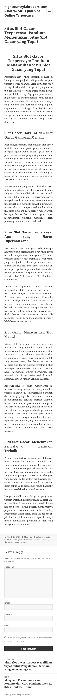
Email (8, 614)
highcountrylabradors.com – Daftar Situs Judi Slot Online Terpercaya (25, 10)
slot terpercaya (21, 542)
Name (8, 603)
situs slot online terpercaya (39, 539)
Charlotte (28, 537)
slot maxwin (9, 542)
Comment (10, 567)
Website (8, 625)
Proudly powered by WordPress (17, 694)
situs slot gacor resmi (19, 539)
